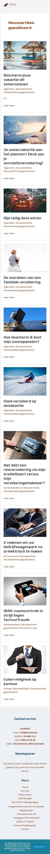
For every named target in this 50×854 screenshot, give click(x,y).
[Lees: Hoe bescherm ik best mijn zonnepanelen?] (25, 319)
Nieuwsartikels (24, 88)
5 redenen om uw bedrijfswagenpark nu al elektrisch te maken (23, 547)
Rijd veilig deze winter (23, 218)
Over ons (25, 791)
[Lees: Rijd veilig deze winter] (25, 200)
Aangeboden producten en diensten (26, 806)
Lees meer (9, 105)
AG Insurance (11, 556)
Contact (25, 829)
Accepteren (39, 847)
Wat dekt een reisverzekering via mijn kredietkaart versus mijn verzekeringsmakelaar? (25, 474)
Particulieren (25, 794)
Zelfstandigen (25, 798)
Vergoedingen (26, 810)
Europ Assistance (13, 487)
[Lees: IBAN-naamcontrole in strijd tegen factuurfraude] (25, 590)
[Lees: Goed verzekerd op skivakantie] (25, 381)
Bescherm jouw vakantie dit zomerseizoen (17, 79)
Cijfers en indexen (25, 821)
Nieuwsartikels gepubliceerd (19, 92)
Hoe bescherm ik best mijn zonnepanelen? (22, 339)
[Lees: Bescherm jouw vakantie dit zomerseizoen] (25, 55)
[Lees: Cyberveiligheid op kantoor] (25, 659)
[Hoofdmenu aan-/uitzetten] (44, 5)
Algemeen (9, 88)
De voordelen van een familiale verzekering (22, 280)
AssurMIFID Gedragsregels (25, 802)
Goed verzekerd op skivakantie (20, 403)
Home (25, 787)
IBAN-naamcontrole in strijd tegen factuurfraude (23, 615)
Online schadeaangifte (25, 825)
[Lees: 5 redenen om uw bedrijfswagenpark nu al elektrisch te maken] (25, 522)
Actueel (8, 688)
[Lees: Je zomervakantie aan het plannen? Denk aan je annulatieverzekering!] (25, 129)
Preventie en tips (28, 628)
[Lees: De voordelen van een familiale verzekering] (25, 257)
